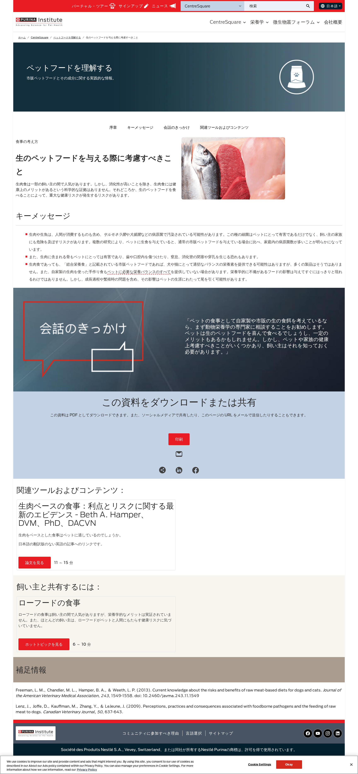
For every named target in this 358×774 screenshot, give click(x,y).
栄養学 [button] (257, 21)
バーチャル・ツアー (90, 6)
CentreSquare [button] (225, 21)
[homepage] (39, 21)
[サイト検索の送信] (309, 6)
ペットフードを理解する (67, 37)
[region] (179, 765)
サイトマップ (221, 733)
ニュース (160, 6)
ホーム (22, 37)
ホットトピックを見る (44, 644)
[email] (179, 453)
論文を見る (34, 562)
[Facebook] (195, 470)
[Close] (351, 764)
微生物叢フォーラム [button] (294, 21)
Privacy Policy (87, 769)
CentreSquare (39, 37)
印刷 (179, 439)
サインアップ (131, 6)
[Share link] (162, 470)
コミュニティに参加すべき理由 (150, 733)
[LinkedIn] (179, 470)
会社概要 (333, 21)
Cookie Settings (259, 764)
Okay (289, 764)
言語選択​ (194, 733)
